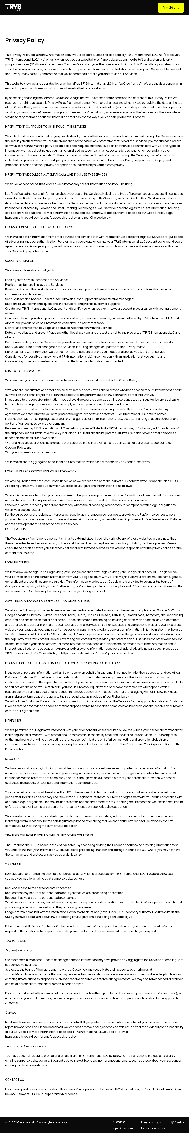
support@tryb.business (123, 1128)
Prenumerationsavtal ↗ (153, 1128)
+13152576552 (119, 1122)
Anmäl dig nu (171, 8)
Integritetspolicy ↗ (151, 1122)
